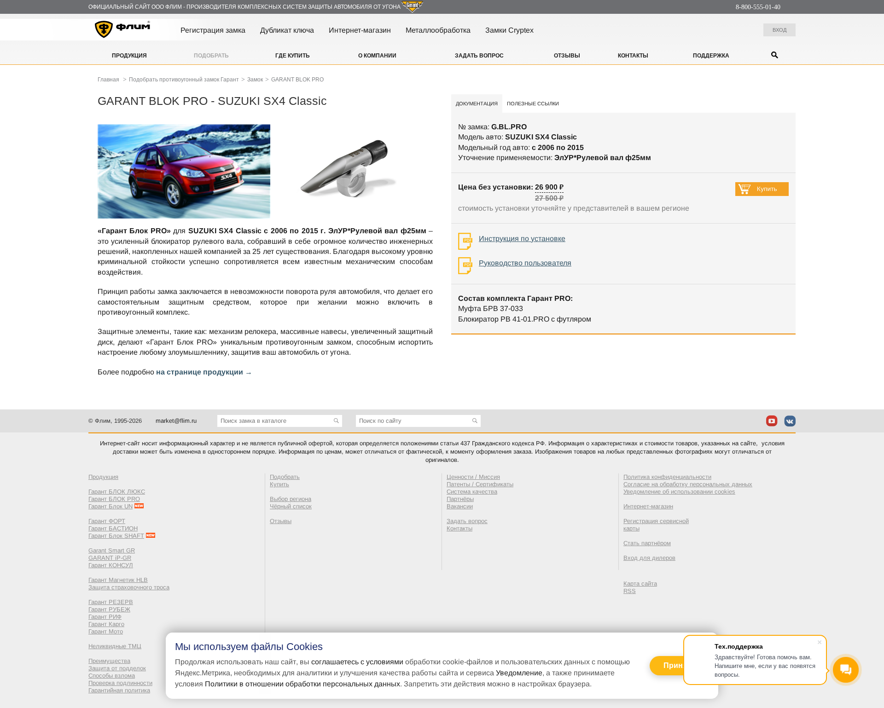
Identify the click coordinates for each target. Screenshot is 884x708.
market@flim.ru (176, 420)
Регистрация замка (212, 30)
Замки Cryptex (509, 30)
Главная (108, 79)
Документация (477, 103)
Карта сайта (640, 583)
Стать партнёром (647, 543)
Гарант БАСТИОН (113, 528)
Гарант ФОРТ (106, 521)
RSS (629, 590)
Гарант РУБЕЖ (109, 609)
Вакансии (460, 506)
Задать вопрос (479, 55)
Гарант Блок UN (110, 506)
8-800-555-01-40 (758, 7)
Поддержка (711, 55)
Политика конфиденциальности (667, 476)
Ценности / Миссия (473, 476)
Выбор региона (290, 498)
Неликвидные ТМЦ (114, 646)
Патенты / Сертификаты (480, 484)
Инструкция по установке (522, 238)
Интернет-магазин (360, 30)
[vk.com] (790, 420)
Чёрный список (291, 506)
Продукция (129, 55)
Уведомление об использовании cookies (679, 491)
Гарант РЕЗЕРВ (110, 602)
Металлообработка (438, 30)
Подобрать (211, 55)
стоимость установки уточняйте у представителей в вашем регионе (573, 208)
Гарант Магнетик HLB (118, 579)
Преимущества (109, 660)
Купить (279, 484)
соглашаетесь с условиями (357, 662)
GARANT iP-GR (109, 557)
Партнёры (460, 498)
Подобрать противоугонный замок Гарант (184, 79)
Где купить (292, 55)
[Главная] (122, 31)
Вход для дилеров (649, 557)
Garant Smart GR (111, 550)
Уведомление (519, 673)
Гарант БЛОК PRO (114, 498)
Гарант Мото (105, 631)
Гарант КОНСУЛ (110, 565)
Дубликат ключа (287, 30)
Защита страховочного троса (128, 587)
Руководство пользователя (525, 263)
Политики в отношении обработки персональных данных (302, 684)
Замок (255, 79)
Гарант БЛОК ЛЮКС (116, 491)
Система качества (472, 491)
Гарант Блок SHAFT (116, 535)
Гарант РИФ (105, 616)
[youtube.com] (772, 420)
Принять (679, 665)
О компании (377, 55)
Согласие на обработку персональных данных (687, 484)
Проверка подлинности (120, 682)
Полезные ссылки (533, 103)
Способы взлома (111, 675)
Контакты (633, 55)
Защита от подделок (117, 668)
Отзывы (567, 55)
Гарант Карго (106, 624)
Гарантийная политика (119, 690)
